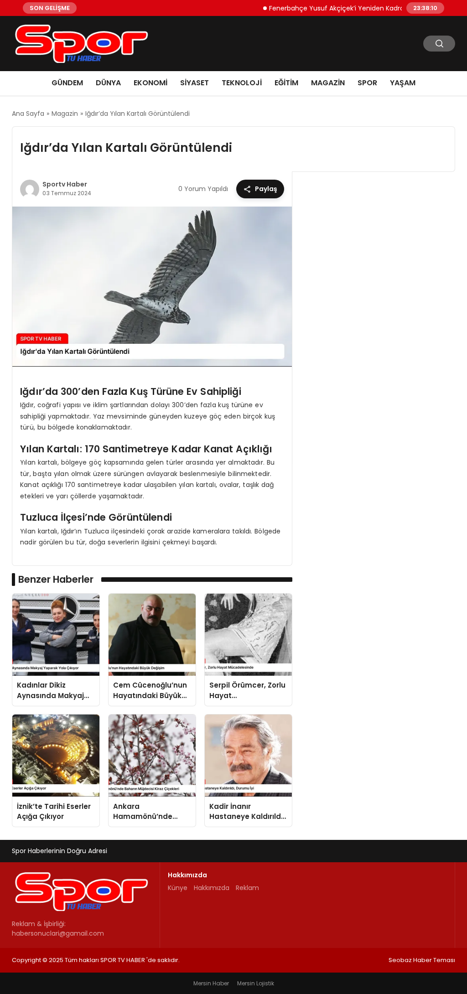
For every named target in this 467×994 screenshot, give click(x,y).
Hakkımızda (211, 887)
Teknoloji (242, 83)
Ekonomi (150, 83)
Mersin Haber (211, 983)
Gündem (67, 83)
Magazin (328, 83)
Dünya (108, 83)
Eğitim (286, 83)
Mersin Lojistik (255, 983)
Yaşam (402, 83)
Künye (177, 887)
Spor (367, 83)
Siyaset (194, 83)
